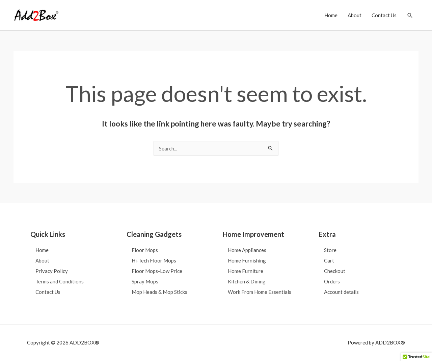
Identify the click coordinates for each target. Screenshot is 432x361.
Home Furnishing (247, 260)
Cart (329, 260)
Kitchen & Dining (247, 281)
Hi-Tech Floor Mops (154, 260)
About (354, 15)
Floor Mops (145, 250)
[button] (410, 15)
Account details (341, 292)
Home (331, 15)
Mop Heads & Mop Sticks (159, 292)
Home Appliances (247, 250)
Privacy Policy (51, 271)
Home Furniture (245, 271)
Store (330, 250)
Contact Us (384, 15)
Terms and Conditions (59, 281)
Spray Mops (145, 281)
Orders (332, 281)
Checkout (334, 271)
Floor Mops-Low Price (157, 271)
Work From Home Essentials (259, 292)
